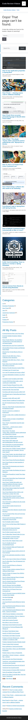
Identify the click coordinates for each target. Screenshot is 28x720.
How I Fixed (5, 308)
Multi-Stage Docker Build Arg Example (12, 624)
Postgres (4, 319)
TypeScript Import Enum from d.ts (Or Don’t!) (13, 665)
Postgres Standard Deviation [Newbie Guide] (13, 642)
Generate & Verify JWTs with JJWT (11, 398)
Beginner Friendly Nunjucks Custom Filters (13, 368)
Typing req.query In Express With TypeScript (13, 670)
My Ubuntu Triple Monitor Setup (10, 631)
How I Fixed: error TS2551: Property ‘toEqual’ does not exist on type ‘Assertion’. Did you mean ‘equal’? (14, 450)
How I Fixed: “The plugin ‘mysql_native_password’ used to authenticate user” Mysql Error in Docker (14, 432)
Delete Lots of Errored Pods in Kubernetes (13, 387)
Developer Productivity (8, 306)
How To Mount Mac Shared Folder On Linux (13, 534)
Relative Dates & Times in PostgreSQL (12, 652)
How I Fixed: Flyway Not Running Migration (13, 460)
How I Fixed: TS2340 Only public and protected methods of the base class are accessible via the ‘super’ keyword (12, 484)
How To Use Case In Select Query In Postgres (14, 559)
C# (3, 303)
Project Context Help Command (10, 644)
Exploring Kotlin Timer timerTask (10, 389)
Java (3, 310)
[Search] (4, 39)
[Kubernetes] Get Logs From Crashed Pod (13, 345)
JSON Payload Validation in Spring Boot (12, 614)
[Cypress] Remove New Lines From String (13, 333)
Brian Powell (5, 700)
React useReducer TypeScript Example (12, 646)
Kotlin (3, 315)
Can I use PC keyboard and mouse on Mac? (13, 372)
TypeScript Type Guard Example (10, 667)
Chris (3, 695)
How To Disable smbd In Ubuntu (10, 521)
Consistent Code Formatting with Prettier (12, 378)
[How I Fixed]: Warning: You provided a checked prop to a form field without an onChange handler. (12, 341)
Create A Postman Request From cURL (12, 385)
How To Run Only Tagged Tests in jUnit (12, 540)
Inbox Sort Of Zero (7, 599)
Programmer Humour (7, 322)
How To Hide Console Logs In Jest (11, 532)
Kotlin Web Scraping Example (10, 620)
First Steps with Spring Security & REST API (13, 392)
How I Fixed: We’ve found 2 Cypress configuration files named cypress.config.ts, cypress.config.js (13, 497)
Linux (3, 317)
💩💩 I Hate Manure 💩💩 (9, 678)
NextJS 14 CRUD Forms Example (11, 633)
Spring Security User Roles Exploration (12, 659)
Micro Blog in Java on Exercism (10, 622)
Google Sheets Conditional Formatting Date (13, 400)
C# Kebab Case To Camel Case (10, 370)
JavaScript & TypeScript (8, 312)
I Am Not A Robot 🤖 (7, 597)
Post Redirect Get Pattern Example (11, 635)
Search (22, 48)
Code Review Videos (11, 4)
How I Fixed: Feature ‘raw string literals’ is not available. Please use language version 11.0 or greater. (13, 456)
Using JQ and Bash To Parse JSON (11, 672)
